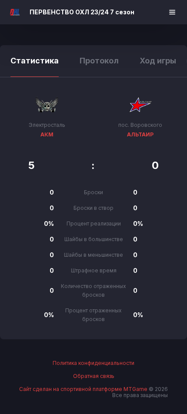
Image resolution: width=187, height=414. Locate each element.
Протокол (99, 60)
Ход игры (158, 60)
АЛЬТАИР (140, 134)
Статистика (34, 60)
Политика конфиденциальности (93, 363)
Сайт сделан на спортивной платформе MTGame (84, 389)
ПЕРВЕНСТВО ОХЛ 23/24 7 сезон (82, 12)
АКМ (46, 134)
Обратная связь (93, 376)
